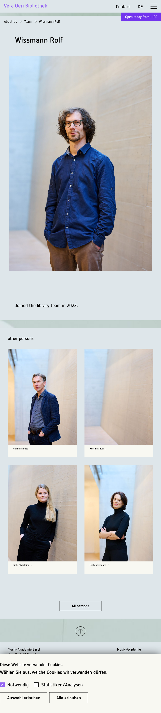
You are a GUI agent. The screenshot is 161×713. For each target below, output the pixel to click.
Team (28, 21)
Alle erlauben (68, 697)
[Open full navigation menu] (154, 6)
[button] (80, 631)
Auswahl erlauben (23, 697)
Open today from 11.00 (141, 17)
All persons (80, 606)
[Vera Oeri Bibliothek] (25, 6)
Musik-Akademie (129, 649)
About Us (10, 21)
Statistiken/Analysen (62, 684)
